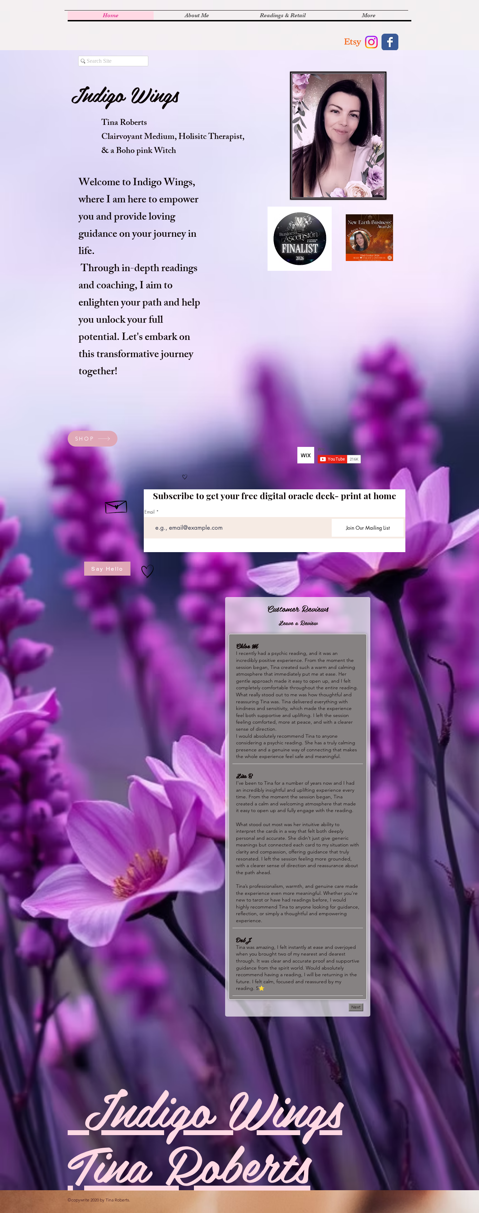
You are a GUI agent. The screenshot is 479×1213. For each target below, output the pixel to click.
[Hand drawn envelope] (116, 505)
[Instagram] (371, 42)
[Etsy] (352, 42)
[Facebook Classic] (390, 42)
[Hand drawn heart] (184, 477)
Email (149, 512)
